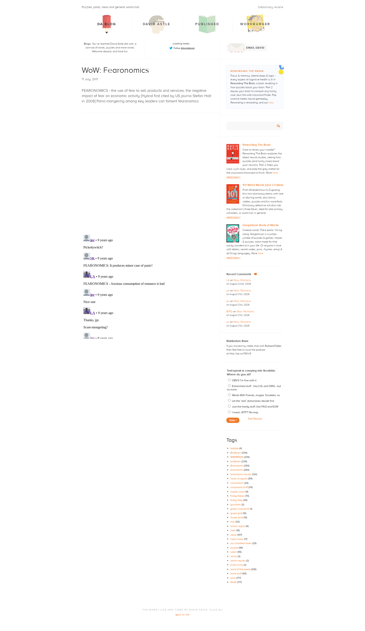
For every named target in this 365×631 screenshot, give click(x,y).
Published (207, 24)
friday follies (237, 496)
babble (234, 448)
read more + (233, 177)
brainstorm (237, 470)
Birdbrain (236, 452)
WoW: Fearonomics (115, 70)
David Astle (156, 24)
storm (234, 556)
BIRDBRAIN (237, 457)
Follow (184, 48)
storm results (238, 560)
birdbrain (235, 461)
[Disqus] (150, 170)
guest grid (236, 513)
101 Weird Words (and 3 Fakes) (262, 185)
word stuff (236, 573)
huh (233, 521)
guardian (235, 504)
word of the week (240, 569)
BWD (229, 311)
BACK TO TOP (182, 614)
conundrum (237, 483)
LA (228, 280)
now (270, 102)
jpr (228, 290)
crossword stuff (239, 487)
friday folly (236, 500)
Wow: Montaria (242, 280)
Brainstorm (237, 465)
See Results (255, 418)
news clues (237, 539)
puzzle (234, 547)
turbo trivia (237, 565)
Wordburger (255, 24)
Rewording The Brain (256, 145)
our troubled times (241, 543)
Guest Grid (237, 517)
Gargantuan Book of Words (260, 225)
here (275, 172)
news (233, 534)
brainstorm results (241, 474)
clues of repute (239, 478)
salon (233, 552)
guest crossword (240, 508)
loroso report (238, 526)
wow (233, 578)
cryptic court (237, 491)
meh (233, 530)
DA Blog (106, 24)
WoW (233, 582)
